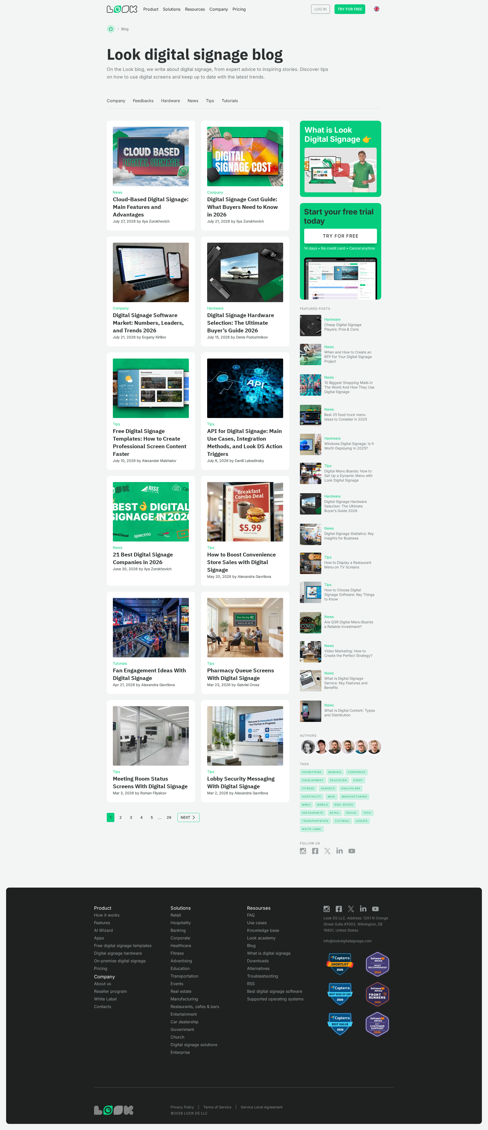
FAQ (251, 915)
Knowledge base (263, 930)
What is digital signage (269, 953)
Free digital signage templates (122, 945)
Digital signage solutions (194, 1044)
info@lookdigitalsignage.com (348, 941)
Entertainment (184, 1014)
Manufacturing (354, 796)
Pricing (239, 9)
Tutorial (342, 820)
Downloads (258, 960)
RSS (251, 983)
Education (338, 780)
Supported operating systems (275, 998)
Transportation (315, 820)
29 (169, 817)
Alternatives (258, 968)
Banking (335, 772)
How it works (106, 915)
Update (362, 820)
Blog (251, 945)
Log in (320, 9)
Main (331, 796)
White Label (312, 829)
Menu (306, 804)
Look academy (261, 937)
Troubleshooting (262, 976)
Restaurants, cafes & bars (195, 1006)
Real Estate (343, 804)
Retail (335, 812)
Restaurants (312, 812)
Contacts (102, 1006)
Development (313, 780)
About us (102, 983)
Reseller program (110, 991)
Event (358, 780)
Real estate (181, 991)
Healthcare (350, 788)
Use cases (257, 922)
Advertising (312, 772)
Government (182, 1029)
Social (351, 812)
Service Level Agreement (262, 1107)
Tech (367, 812)
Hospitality (311, 796)
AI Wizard (103, 930)
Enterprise (180, 1052)
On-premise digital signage (120, 960)
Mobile (322, 804)
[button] (151, 9)
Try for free (350, 9)
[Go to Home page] (122, 9)
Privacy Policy (182, 1107)
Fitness (308, 788)
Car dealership (185, 1021)
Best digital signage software (274, 991)
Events (177, 983)
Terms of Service (217, 1107)
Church (177, 1037)
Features (102, 922)
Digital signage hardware (118, 953)
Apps (99, 937)
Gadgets (328, 788)
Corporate (356, 772)
